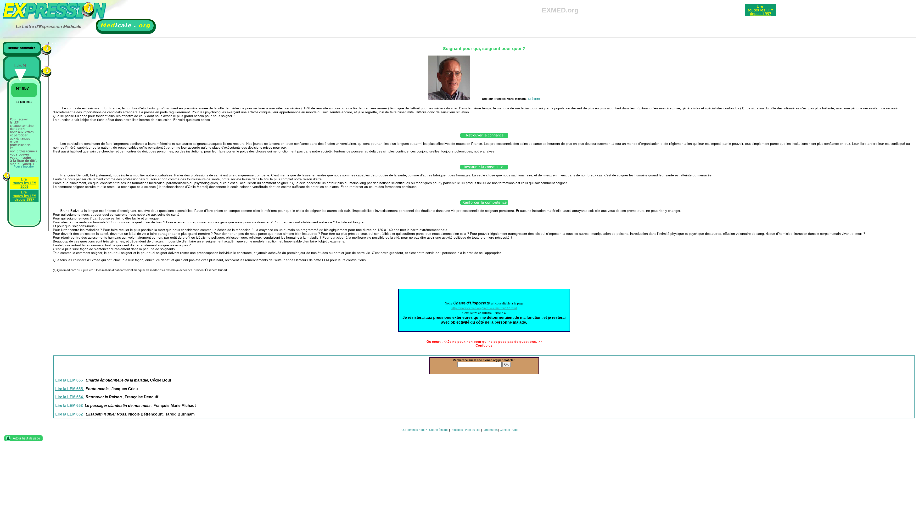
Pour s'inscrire (24, 166)
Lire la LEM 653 (69, 406)
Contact (505, 430)
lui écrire (534, 99)
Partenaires (490, 430)
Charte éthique (438, 430)
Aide (515, 430)
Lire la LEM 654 (69, 397)
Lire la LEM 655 (69, 389)
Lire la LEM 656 (69, 380)
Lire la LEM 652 (69, 414)
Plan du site (472, 430)
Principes (457, 430)
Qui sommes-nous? (414, 430)
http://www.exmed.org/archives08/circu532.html (484, 308)
